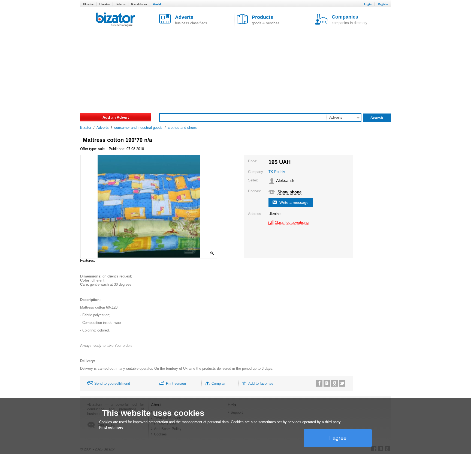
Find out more (111, 427)
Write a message (294, 202)
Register (383, 4)
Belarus (120, 4)
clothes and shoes (182, 128)
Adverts (102, 128)
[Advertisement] (235, 68)
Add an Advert (115, 117)
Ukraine (88, 4)
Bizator (85, 128)
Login (368, 4)
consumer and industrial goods (138, 128)
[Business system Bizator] (115, 19)
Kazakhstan (139, 4)
